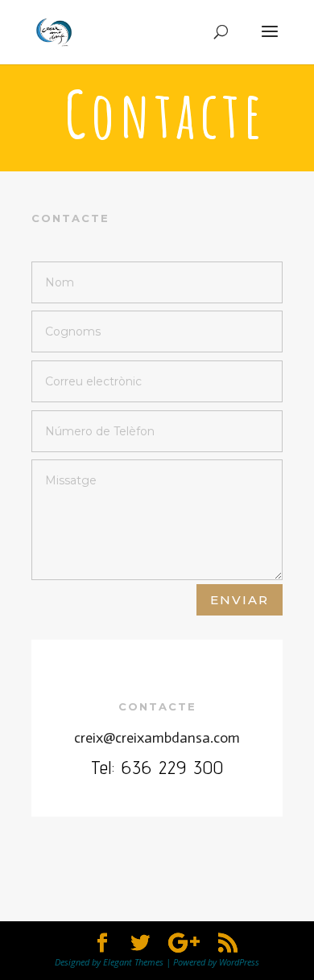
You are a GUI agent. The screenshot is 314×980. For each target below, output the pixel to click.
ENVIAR (239, 599)
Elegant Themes (133, 962)
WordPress (239, 962)
